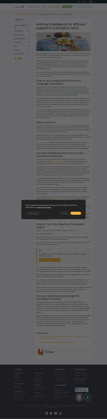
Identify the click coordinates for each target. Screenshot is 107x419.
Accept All (76, 213)
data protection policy (44, 207)
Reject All (64, 213)
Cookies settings (32, 213)
